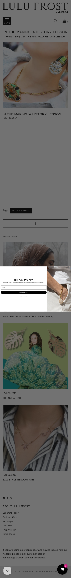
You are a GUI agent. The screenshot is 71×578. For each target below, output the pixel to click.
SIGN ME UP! (23, 292)
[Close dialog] (69, 268)
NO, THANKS (23, 296)
